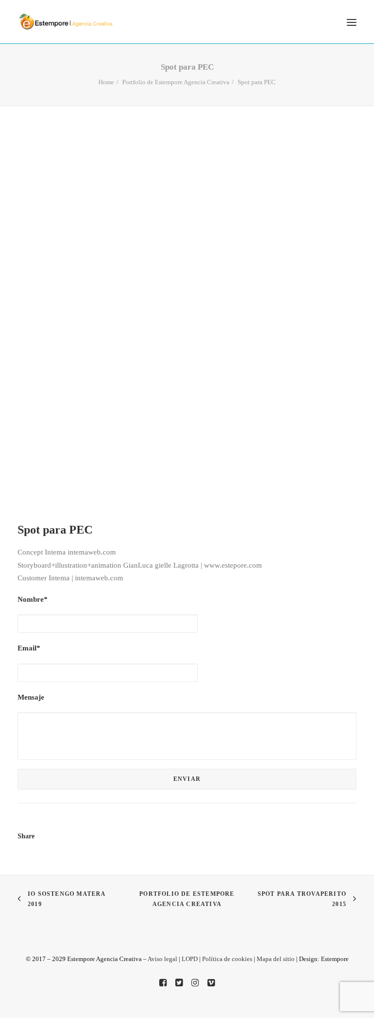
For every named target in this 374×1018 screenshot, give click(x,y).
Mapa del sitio (276, 958)
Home (106, 82)
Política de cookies (227, 958)
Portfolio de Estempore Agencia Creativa (175, 82)
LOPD (190, 958)
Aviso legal (162, 958)
